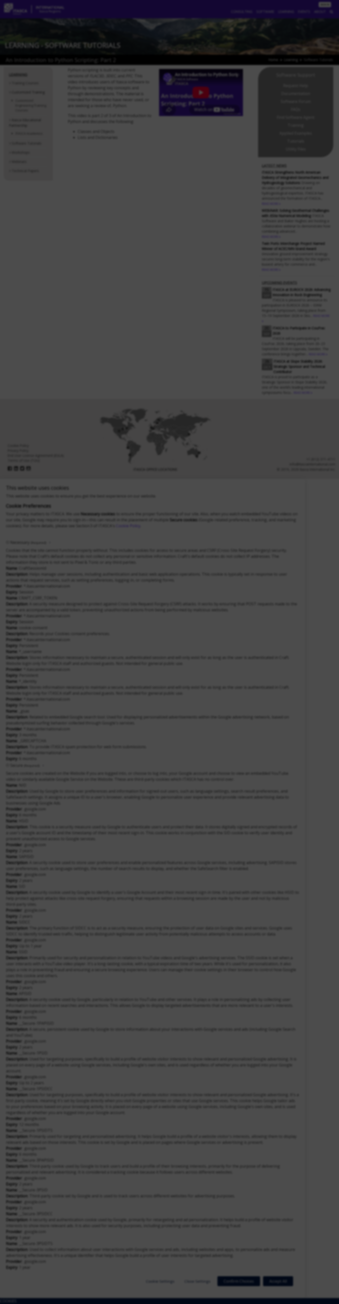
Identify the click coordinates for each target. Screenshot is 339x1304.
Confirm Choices (239, 1281)
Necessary (28, 542)
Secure (24, 765)
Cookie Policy (128, 525)
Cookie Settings (160, 1281)
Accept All (278, 1281)
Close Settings (197, 1281)
